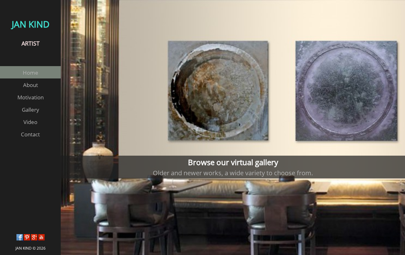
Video (30, 122)
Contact (30, 134)
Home (30, 72)
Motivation (30, 97)
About (30, 85)
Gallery (30, 109)
